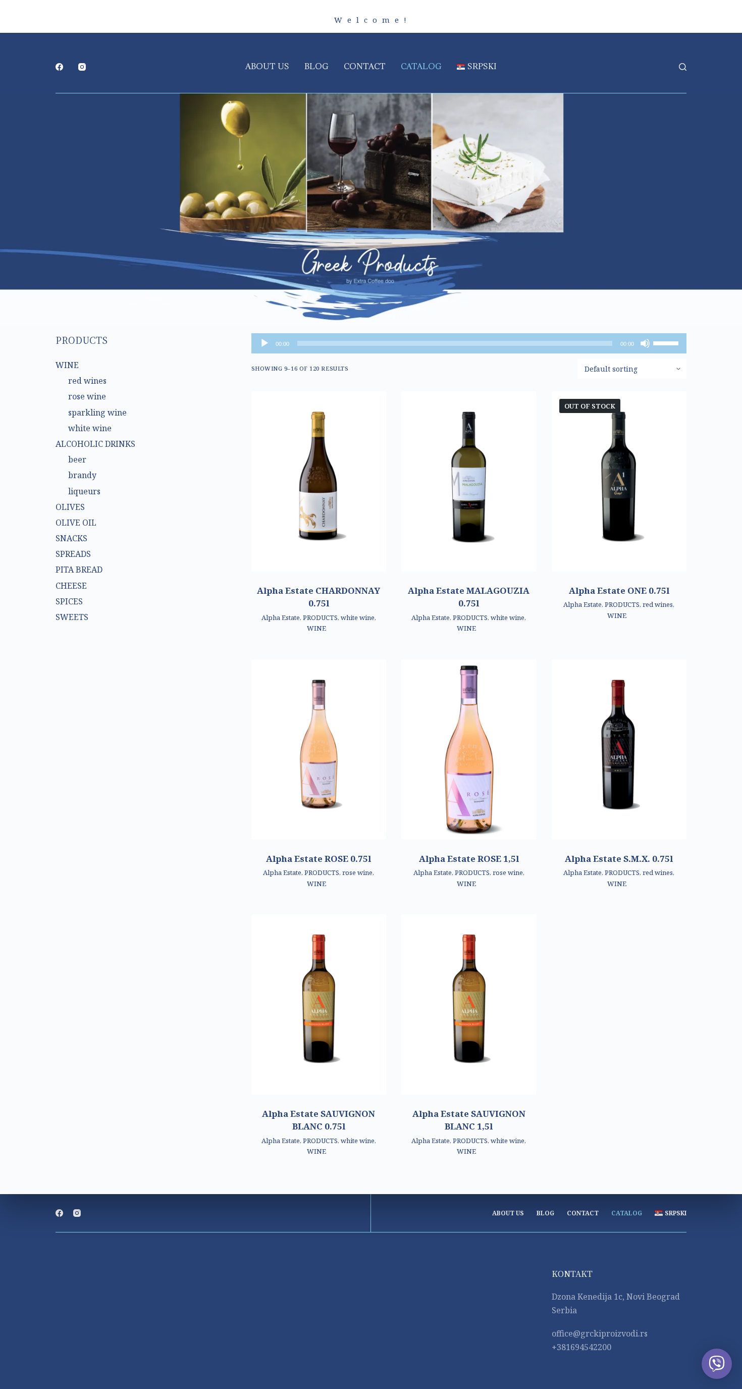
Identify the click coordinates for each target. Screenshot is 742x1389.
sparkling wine (97, 412)
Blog (316, 66)
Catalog (421, 66)
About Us (267, 66)
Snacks (71, 538)
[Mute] (645, 343)
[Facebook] (59, 67)
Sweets (72, 617)
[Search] (682, 67)
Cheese (71, 585)
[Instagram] (82, 67)
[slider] (667, 342)
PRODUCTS (320, 617)
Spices (69, 601)
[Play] (264, 343)
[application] (469, 343)
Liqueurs (84, 491)
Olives (70, 506)
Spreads (73, 553)
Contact (365, 66)
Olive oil (76, 522)
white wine (358, 617)
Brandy (82, 475)
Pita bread (79, 569)
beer (77, 459)
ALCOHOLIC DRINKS (95, 443)
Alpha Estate (280, 617)
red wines (658, 604)
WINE (316, 628)
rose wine (357, 872)
